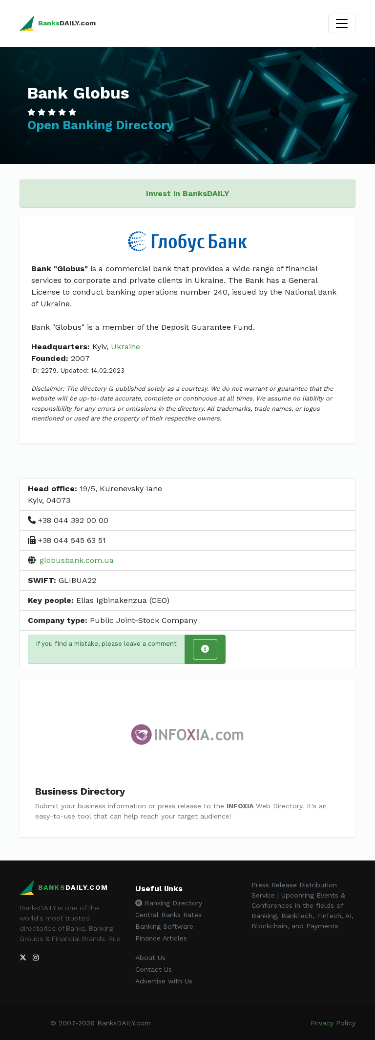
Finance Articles (161, 938)
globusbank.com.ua (77, 560)
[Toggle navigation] (341, 23)
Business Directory (80, 791)
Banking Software (164, 926)
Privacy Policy (333, 1023)
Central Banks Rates (168, 915)
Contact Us (153, 969)
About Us (150, 957)
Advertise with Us (163, 981)
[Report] (205, 649)
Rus (114, 938)
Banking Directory (172, 903)
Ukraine (125, 346)
